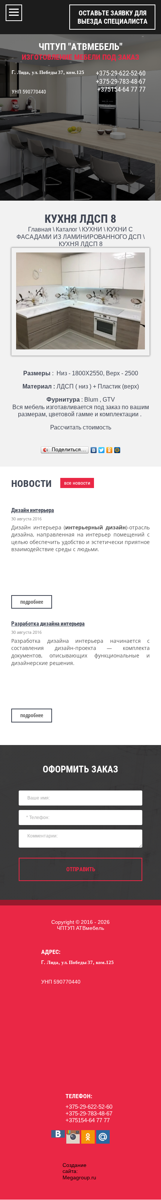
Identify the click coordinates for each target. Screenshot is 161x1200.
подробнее (31, 601)
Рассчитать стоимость (80, 427)
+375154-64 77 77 (121, 89)
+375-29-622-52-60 (121, 73)
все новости (77, 483)
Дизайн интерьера (32, 510)
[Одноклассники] (109, 450)
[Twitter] (102, 450)
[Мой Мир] (117, 450)
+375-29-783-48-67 (121, 81)
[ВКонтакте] (94, 450)
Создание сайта (74, 1168)
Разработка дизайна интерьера (48, 623)
